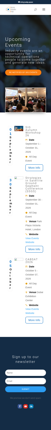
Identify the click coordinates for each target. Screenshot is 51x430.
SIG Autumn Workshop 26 (33, 131)
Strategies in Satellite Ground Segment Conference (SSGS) (34, 184)
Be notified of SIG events (23, 72)
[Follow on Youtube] (25, 406)
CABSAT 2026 (31, 261)
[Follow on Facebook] (20, 406)
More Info (34, 167)
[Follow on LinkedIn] (31, 406)
